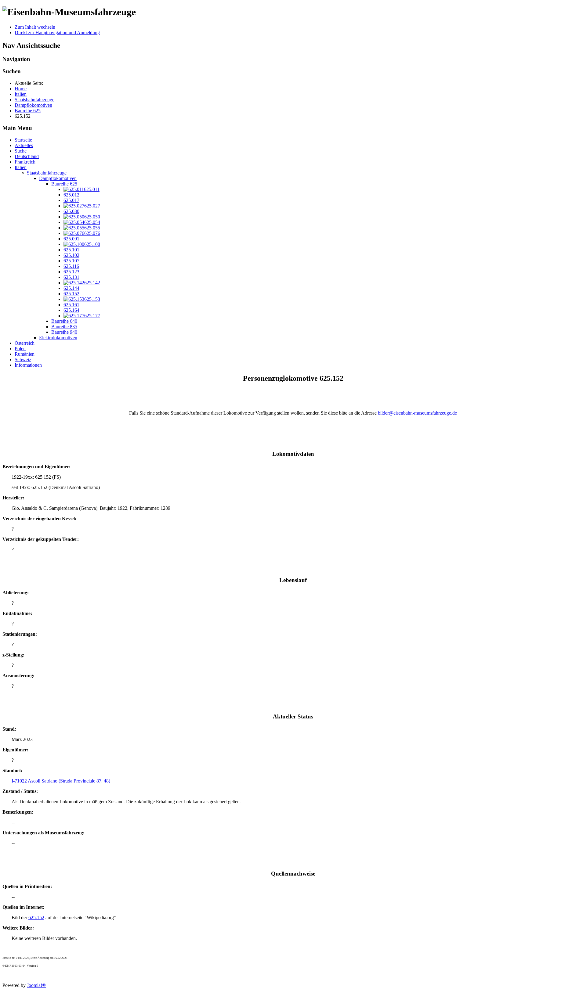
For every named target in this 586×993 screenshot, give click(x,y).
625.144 (71, 288)
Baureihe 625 (64, 183)
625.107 (71, 260)
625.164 (71, 310)
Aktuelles (24, 145)
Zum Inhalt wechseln (35, 27)
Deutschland (27, 156)
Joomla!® (36, 985)
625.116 (71, 266)
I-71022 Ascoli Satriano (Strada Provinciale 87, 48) (61, 780)
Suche (21, 150)
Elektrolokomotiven (58, 337)
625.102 (71, 255)
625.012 (71, 194)
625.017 (71, 200)
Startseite (23, 139)
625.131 (71, 277)
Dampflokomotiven (58, 178)
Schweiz (23, 359)
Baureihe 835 (64, 326)
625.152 (71, 293)
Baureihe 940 (64, 332)
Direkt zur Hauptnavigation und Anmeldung (57, 32)
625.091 (71, 238)
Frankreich (25, 161)
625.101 (71, 249)
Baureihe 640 (64, 321)
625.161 (71, 304)
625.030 (71, 211)
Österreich (24, 343)
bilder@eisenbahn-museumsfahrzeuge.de (417, 413)
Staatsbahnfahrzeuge (47, 172)
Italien (21, 167)
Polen (20, 348)
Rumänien (24, 354)
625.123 (71, 271)
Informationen (28, 365)
